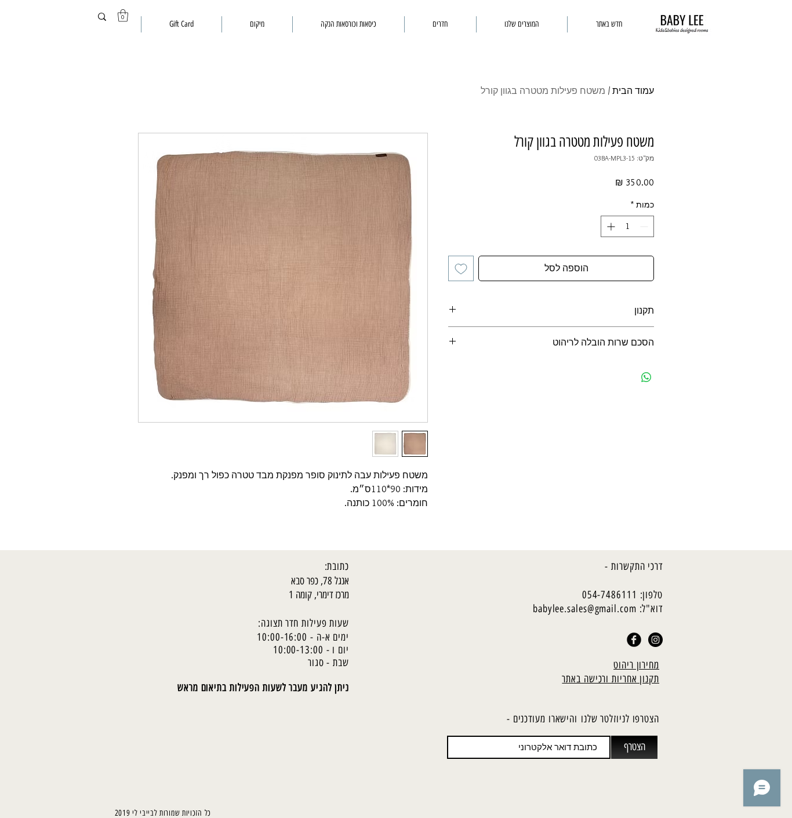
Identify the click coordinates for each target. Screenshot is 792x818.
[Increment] (609, 226)
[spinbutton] (627, 226)
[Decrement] (645, 226)
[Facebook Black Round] (634, 639)
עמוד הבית (633, 90)
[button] (123, 15)
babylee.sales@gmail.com (585, 608)
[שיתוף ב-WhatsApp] (646, 377)
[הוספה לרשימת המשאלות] (461, 268)
